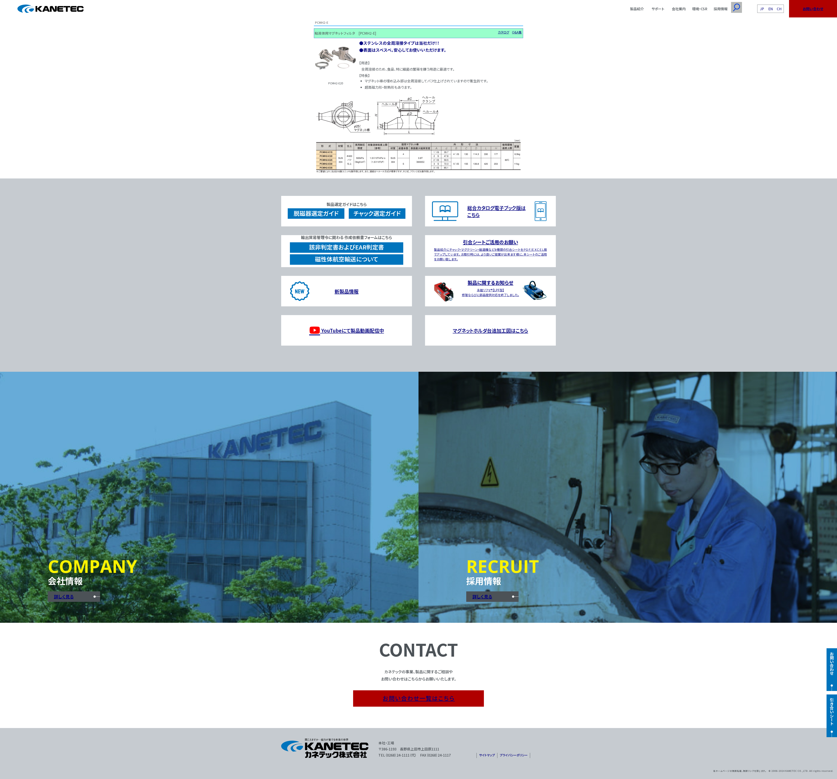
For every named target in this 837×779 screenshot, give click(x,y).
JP (762, 8)
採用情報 (721, 8)
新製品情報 (347, 291)
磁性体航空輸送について (346, 259)
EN (770, 8)
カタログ (503, 32)
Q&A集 (517, 32)
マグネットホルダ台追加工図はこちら (490, 330)
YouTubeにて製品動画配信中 (352, 330)
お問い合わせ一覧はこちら (419, 698)
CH (779, 8)
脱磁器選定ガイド (316, 213)
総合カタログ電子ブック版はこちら (496, 211)
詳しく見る (64, 596)
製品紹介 (637, 8)
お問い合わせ (813, 8)
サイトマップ (487, 755)
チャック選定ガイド (377, 213)
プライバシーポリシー (514, 755)
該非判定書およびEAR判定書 (346, 247)
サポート (658, 8)
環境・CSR (699, 8)
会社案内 (679, 8)
